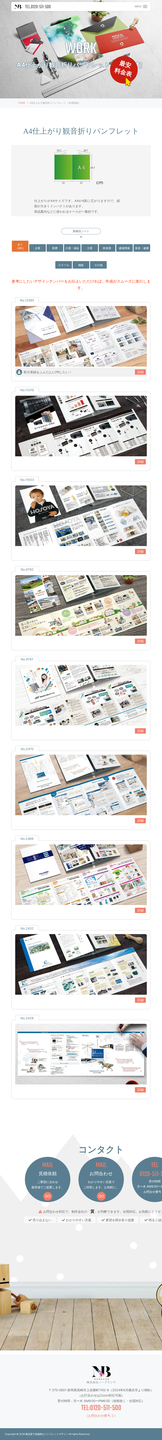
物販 (81, 265)
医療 (55, 248)
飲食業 (107, 248)
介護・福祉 (72, 248)
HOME (21, 102)
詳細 (140, 372)
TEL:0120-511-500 (101, 1408)
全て (20, 246)
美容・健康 (142, 248)
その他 (98, 265)
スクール (63, 265)
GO (48, 1196)
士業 (89, 248)
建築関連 (124, 248)
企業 (37, 248)
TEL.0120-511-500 (38, 7)
